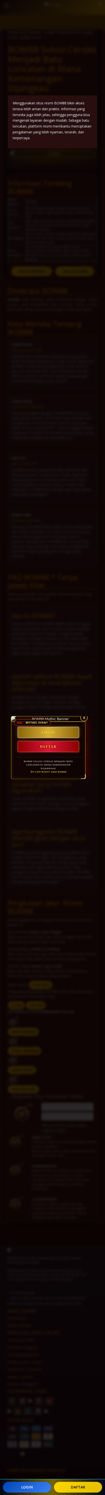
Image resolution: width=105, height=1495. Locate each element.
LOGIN (27, 1487)
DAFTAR (78, 1487)
